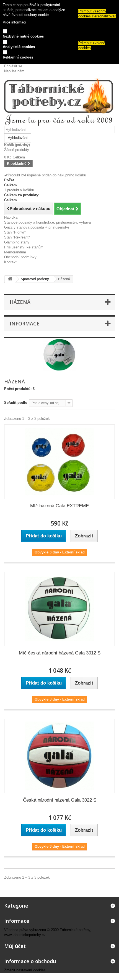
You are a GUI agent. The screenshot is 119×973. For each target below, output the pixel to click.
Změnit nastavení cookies (25, 970)
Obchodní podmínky (20, 257)
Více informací (14, 22)
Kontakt (10, 262)
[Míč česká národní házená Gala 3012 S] (59, 608)
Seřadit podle (15, 403)
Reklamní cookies (18, 57)
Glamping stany (16, 242)
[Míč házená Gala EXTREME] (59, 461)
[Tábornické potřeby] (59, 102)
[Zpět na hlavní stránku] (10, 279)
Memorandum (15, 252)
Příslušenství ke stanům (23, 247)
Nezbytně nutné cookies (23, 36)
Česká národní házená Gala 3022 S (59, 800)
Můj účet (15, 946)
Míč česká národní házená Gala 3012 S (59, 653)
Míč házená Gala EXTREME (59, 505)
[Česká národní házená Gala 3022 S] (59, 756)
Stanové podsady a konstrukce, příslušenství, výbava (47, 222)
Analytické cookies (19, 47)
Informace (25, 323)
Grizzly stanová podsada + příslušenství (36, 227)
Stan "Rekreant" (17, 237)
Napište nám (14, 71)
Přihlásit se (13, 66)
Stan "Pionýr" (15, 232)
